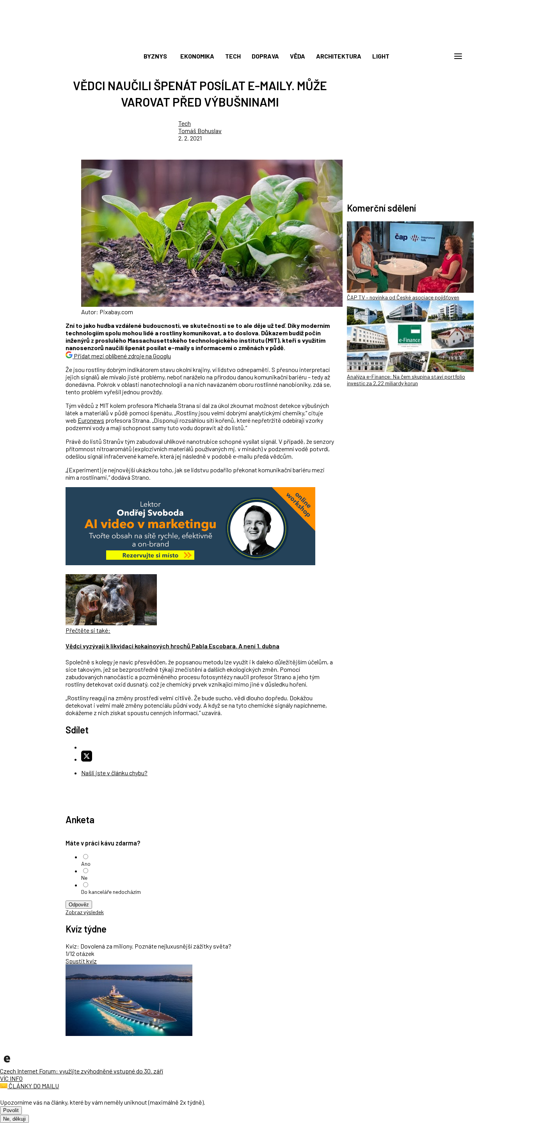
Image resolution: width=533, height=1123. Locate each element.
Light (380, 56)
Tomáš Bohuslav (200, 130)
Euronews (91, 420)
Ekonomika (197, 56)
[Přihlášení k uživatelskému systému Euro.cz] (420, 56)
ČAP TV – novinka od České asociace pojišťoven (403, 297)
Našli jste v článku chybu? (114, 772)
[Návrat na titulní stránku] (266, 39)
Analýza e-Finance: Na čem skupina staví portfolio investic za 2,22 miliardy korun (406, 379)
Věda (297, 56)
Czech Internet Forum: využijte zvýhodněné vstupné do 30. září (81, 1071)
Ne (84, 877)
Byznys (155, 56)
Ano (86, 863)
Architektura (338, 56)
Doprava (265, 56)
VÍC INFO (11, 1078)
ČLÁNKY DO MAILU (33, 1085)
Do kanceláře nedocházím (111, 891)
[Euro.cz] (7, 1063)
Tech (233, 56)
